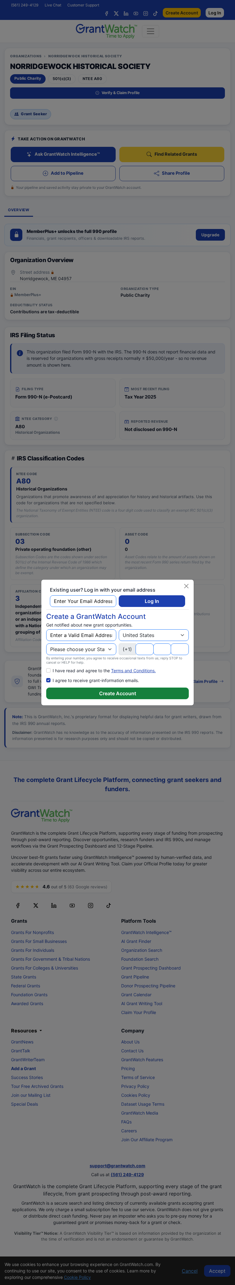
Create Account (117, 693)
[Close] (186, 586)
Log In (152, 601)
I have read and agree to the (104, 670)
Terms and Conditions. (133, 670)
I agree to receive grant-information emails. (96, 680)
